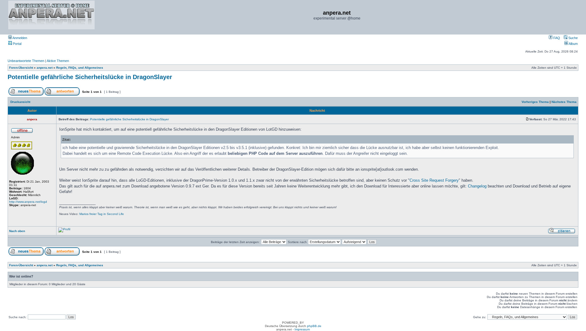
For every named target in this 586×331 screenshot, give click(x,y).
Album (573, 43)
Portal (16, 43)
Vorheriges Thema (535, 102)
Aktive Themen (58, 61)
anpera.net (44, 67)
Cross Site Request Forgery (434, 180)
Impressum (302, 329)
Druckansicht (20, 102)
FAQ (556, 38)
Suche (572, 38)
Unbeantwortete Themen (26, 61)
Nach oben (17, 231)
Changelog (477, 186)
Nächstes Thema (564, 102)
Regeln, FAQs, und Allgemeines (79, 67)
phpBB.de (314, 326)
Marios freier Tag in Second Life (101, 214)
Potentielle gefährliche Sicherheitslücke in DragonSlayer (90, 77)
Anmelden (19, 38)
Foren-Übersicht (21, 67)
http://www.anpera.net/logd (28, 201)
